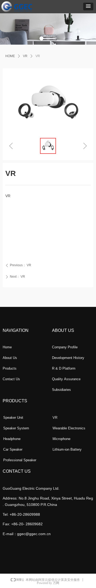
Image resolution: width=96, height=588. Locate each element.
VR (25, 56)
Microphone (61, 439)
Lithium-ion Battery (67, 449)
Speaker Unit (13, 418)
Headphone (12, 439)
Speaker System (16, 428)
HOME (10, 56)
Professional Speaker (19, 460)
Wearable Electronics (69, 428)
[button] (88, 6)
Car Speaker (12, 449)
